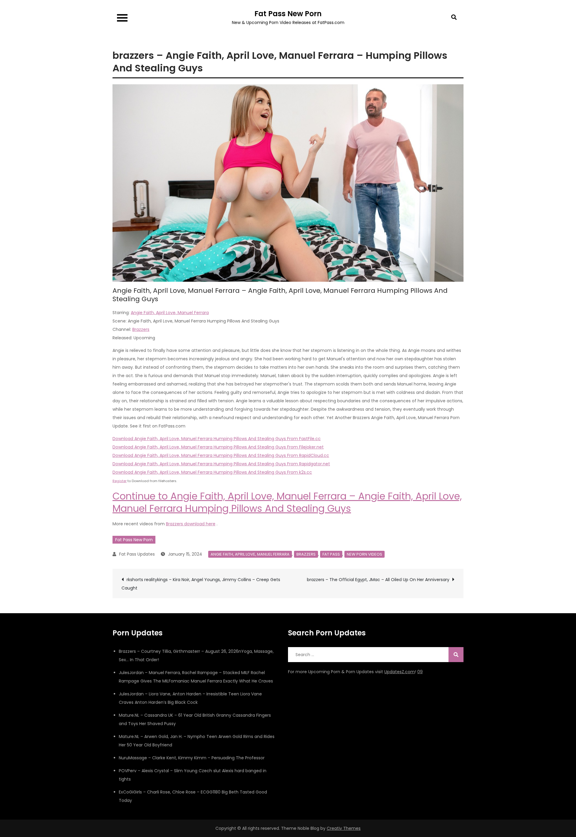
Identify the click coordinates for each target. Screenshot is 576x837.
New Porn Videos (364, 554)
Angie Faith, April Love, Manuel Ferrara (170, 313)
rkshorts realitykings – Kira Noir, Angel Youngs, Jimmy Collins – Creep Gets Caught (201, 584)
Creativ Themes (344, 828)
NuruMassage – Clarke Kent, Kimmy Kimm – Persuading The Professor (192, 758)
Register (119, 480)
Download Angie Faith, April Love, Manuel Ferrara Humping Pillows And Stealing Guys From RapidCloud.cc (220, 455)
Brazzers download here (190, 524)
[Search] (456, 654)
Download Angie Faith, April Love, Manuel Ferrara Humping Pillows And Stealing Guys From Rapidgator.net (221, 464)
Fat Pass (331, 554)
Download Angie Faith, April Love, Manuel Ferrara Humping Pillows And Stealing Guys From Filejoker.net (218, 447)
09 (420, 672)
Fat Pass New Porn (288, 14)
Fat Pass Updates (137, 554)
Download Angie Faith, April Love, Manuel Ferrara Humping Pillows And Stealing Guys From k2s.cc (212, 472)
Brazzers (140, 329)
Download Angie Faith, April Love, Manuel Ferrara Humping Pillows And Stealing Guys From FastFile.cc (216, 439)
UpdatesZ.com (399, 672)
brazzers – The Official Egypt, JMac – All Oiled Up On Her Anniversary (378, 580)
